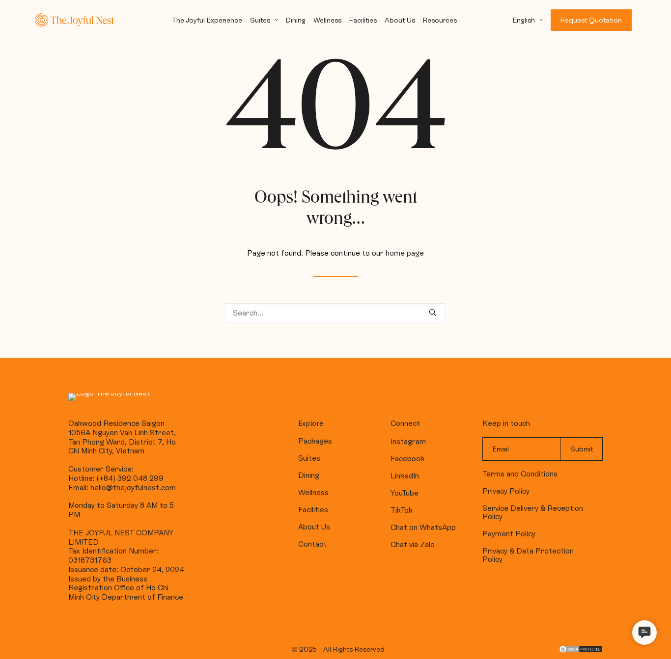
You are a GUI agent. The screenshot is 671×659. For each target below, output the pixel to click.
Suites (260, 20)
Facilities (363, 20)
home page (405, 253)
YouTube (405, 493)
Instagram (408, 441)
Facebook (407, 458)
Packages (315, 441)
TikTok (402, 510)
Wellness (327, 20)
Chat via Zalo (413, 544)
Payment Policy (508, 533)
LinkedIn (405, 476)
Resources (440, 20)
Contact (312, 544)
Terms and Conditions (520, 474)
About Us (400, 20)
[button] (644, 632)
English (524, 20)
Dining (296, 20)
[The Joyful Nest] (74, 19)
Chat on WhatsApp (423, 527)
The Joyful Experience (206, 20)
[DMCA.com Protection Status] (581, 651)
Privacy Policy (506, 491)
